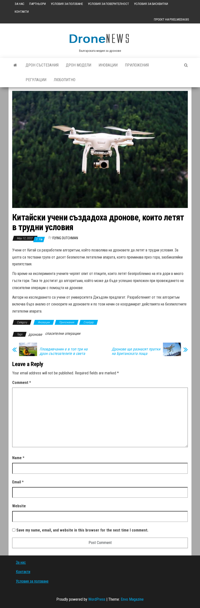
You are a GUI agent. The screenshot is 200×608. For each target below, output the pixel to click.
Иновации (108, 65)
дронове (35, 334)
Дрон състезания (42, 65)
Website (19, 506)
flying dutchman (65, 238)
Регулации (36, 79)
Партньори (37, 4)
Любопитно (64, 79)
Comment (21, 382)
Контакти (22, 11)
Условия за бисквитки (151, 4)
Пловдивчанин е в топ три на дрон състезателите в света (64, 351)
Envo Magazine (132, 599)
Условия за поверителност (108, 4)
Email (18, 482)
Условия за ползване (67, 4)
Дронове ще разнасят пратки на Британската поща (136, 351)
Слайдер (88, 322)
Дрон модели (78, 65)
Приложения (137, 65)
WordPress (96, 599)
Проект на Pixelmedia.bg (171, 19)
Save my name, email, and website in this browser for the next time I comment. (82, 530)
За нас (19, 4)
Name (18, 458)
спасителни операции (62, 333)
